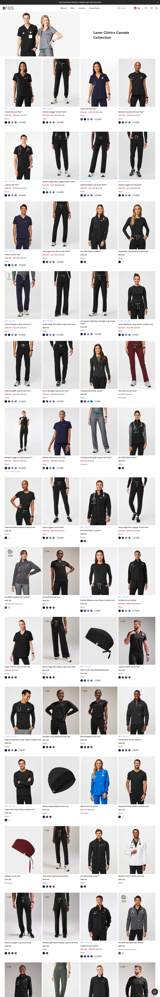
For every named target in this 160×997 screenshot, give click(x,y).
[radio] (5, 122)
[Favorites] (151, 8)
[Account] (145, 8)
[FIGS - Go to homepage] (8, 8)
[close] (157, 2)
